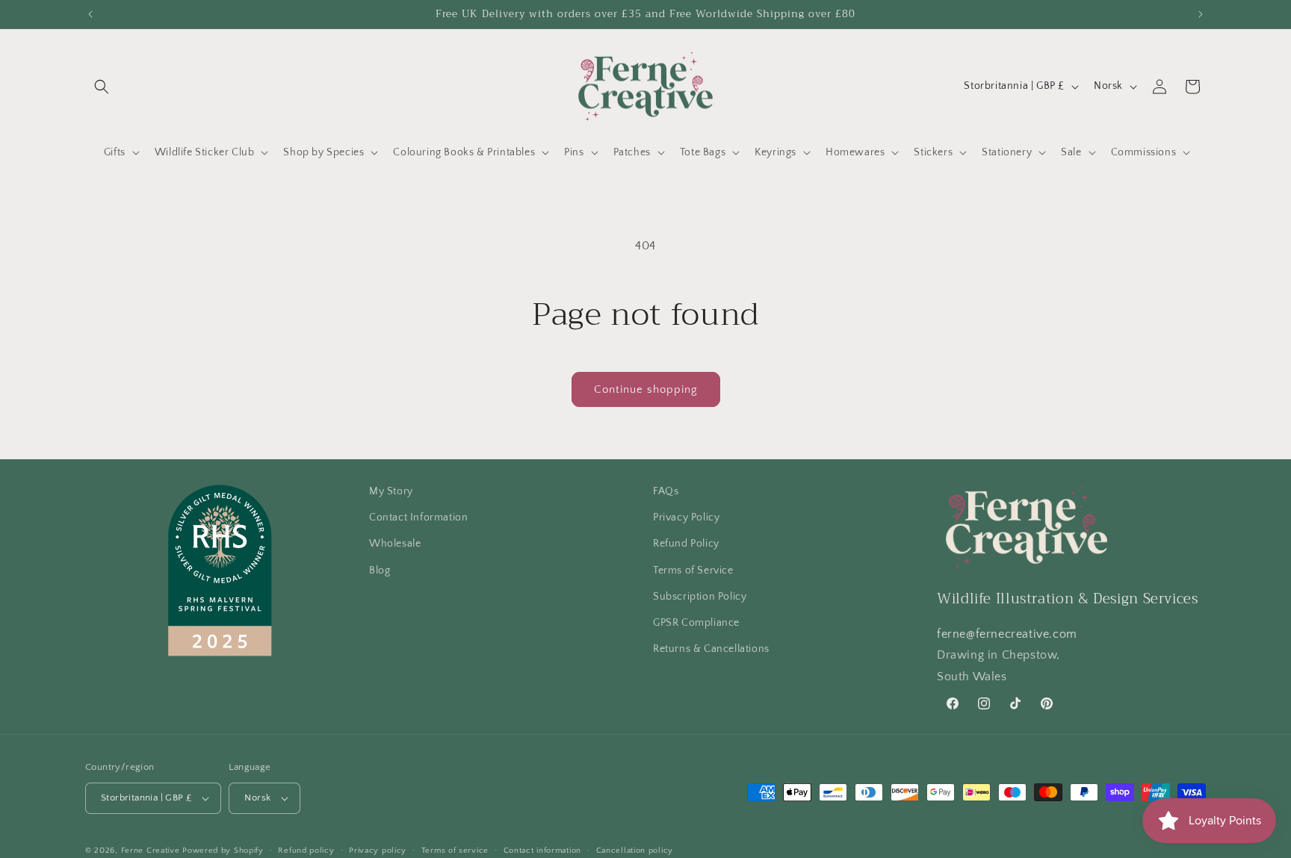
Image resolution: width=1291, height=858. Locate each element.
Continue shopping (646, 389)
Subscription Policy (699, 597)
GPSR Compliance (696, 623)
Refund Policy (686, 544)
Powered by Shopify (223, 850)
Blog (379, 570)
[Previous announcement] (90, 14)
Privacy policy (377, 849)
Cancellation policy (634, 849)
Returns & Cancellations (711, 649)
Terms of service (455, 849)
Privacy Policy (686, 517)
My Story (391, 491)
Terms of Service (693, 570)
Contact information (542, 849)
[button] (101, 86)
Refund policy (306, 849)
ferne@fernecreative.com (1007, 634)
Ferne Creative (150, 850)
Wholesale (395, 544)
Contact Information (418, 517)
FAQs (665, 491)
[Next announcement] (1200, 14)
